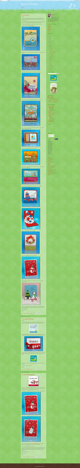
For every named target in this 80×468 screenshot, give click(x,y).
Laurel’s (33, 444)
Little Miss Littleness (51, 114)
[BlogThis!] (36, 313)
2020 (49, 36)
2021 (49, 34)
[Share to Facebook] (37, 369)
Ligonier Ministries (51, 98)
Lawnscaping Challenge (28, 319)
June (50, 60)
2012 (49, 46)
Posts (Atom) (25, 461)
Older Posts (44, 460)
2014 (49, 43)
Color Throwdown (50, 161)
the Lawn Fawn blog (51, 118)
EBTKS (49, 164)
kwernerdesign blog (51, 106)
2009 (49, 69)
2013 (49, 45)
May (50, 61)
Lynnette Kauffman (50, 26)
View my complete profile (51, 21)
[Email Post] (34, 313)
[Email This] (35, 313)
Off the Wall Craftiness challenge (52, 170)
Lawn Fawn (50, 117)
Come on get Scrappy (51, 121)
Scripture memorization (50, 173)
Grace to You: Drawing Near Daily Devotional (53, 100)
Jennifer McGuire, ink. (51, 110)
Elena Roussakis (50, 28)
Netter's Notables (29, 4)
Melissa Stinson (50, 29)
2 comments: (31, 369)
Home (23, 7)
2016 (49, 41)
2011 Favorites (25, 15)
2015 (49, 42)
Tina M (36, 389)
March (50, 64)
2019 (49, 37)
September (51, 56)
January (50, 66)
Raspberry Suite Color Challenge (52, 172)
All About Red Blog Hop (28, 374)
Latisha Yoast (49, 31)
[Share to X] (37, 313)
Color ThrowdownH (50, 162)
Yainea (49, 30)
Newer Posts (23, 460)
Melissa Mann (49, 27)
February (51, 65)
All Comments (50, 136)
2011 (49, 47)
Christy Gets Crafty (51, 107)
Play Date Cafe (49, 171)
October (51, 55)
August (50, 57)
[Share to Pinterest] (38, 313)
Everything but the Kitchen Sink (51, 165)
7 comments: (31, 313)
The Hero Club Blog (51, 120)
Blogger (43, 466)
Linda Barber (49, 25)
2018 (49, 38)
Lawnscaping (49, 169)
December (51, 48)
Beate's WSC (49, 160)
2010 (49, 68)
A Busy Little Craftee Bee (52, 113)
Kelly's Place (50, 111)
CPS (48, 163)
